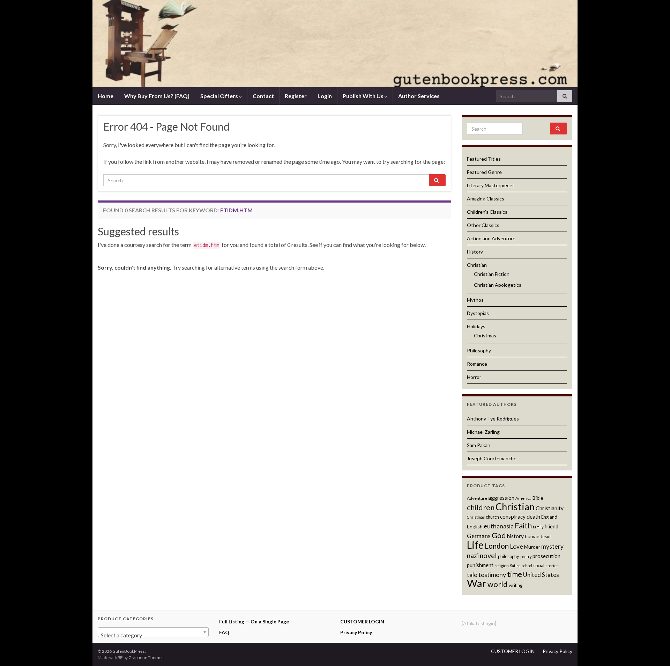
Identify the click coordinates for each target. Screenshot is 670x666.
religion (501, 565)
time (514, 574)
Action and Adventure (491, 238)
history (515, 536)
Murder (532, 547)
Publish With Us (364, 96)
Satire (515, 565)
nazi (473, 555)
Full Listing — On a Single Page (254, 621)
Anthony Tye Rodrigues (493, 419)
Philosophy (479, 350)
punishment (480, 565)
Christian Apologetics (497, 285)
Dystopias (478, 313)
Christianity (550, 508)
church (492, 517)
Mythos (475, 300)
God (499, 535)
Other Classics (483, 225)
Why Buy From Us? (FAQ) (156, 96)
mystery (552, 546)
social (538, 565)
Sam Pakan (478, 445)
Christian (477, 265)
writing (515, 585)
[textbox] (153, 635)
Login (325, 96)
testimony (492, 574)
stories (552, 565)
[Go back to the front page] (335, 43)
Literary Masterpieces (491, 185)
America (523, 498)
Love (516, 546)
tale (472, 574)
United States (541, 574)
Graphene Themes (146, 657)
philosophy (508, 556)
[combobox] (153, 632)
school (527, 565)
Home (105, 96)
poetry (525, 556)
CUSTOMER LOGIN (362, 621)
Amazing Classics (485, 199)
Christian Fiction (491, 274)
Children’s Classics (487, 212)
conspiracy (513, 516)
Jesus (546, 536)
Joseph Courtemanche (491, 458)
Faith (523, 525)
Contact (263, 96)
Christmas (485, 335)
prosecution (546, 556)
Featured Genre (484, 172)
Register (296, 96)
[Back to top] (654, 650)
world (497, 584)
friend (551, 526)
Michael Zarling (483, 432)
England (549, 517)
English (475, 526)
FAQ (224, 632)
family (538, 527)
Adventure (477, 498)
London (497, 546)
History (475, 252)
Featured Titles (484, 159)
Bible (538, 498)
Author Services (419, 96)
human (532, 536)
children (480, 507)
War (476, 583)
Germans (479, 536)
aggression (501, 498)
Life (475, 545)
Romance (477, 364)
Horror (474, 377)
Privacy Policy (356, 632)
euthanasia (499, 526)
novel (488, 555)
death (533, 516)
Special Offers (219, 96)
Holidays (476, 326)
